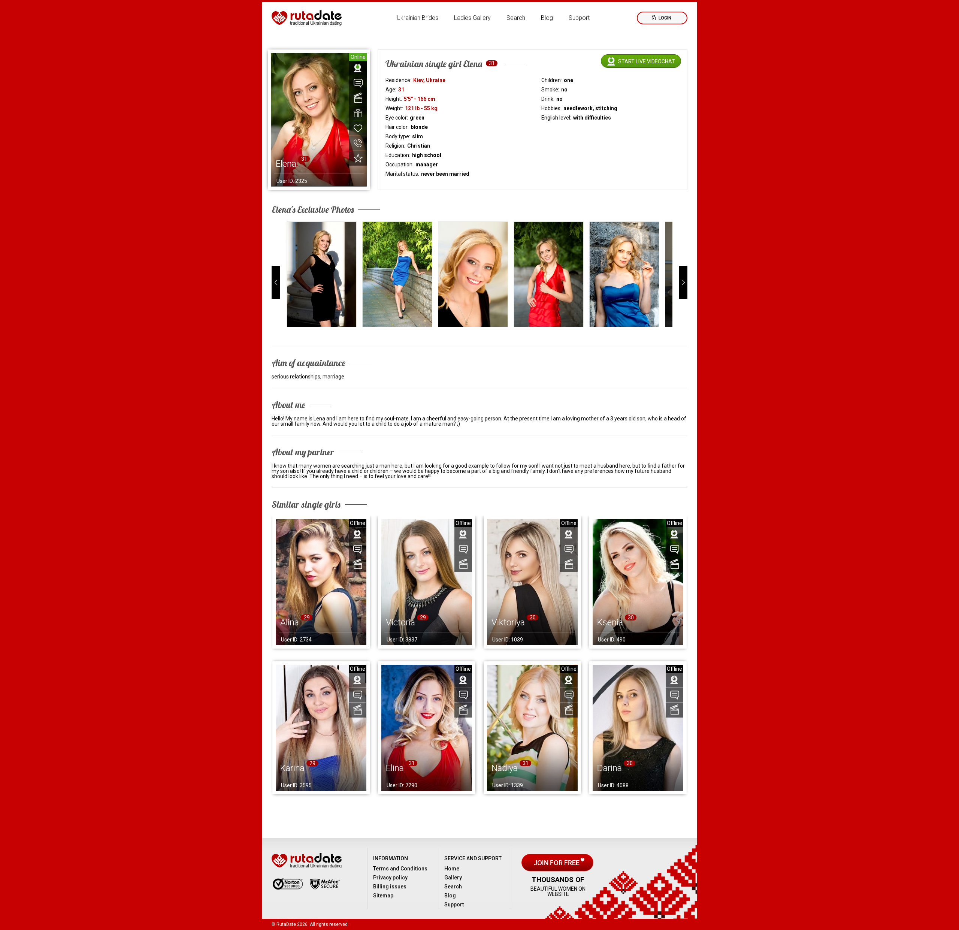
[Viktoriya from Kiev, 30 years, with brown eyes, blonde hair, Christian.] (532, 582)
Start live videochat (646, 61)
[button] (276, 282)
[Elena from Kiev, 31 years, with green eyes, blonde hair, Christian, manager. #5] (624, 274)
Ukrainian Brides (417, 17)
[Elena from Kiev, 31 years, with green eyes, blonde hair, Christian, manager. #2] (397, 274)
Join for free (557, 863)
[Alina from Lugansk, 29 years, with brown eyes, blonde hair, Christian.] (321, 582)
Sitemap (383, 896)
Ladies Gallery (472, 17)
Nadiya (504, 768)
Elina (395, 768)
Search (515, 17)
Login (664, 18)
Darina (609, 768)
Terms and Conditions (400, 869)
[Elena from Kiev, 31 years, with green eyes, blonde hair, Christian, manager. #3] (473, 274)
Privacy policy (390, 878)
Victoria (400, 622)
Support (579, 17)
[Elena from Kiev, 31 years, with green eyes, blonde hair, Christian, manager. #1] (321, 274)
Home (451, 869)
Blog (547, 17)
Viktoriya (508, 622)
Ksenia (610, 622)
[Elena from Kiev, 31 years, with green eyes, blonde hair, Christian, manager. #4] (548, 274)
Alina (289, 622)
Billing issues (389, 887)
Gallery (453, 878)
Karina (292, 768)
